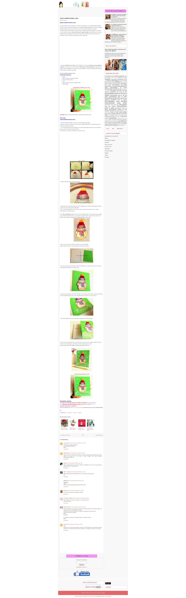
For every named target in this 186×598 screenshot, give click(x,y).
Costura (108, 79)
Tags (113, 128)
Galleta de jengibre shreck (81, 428)
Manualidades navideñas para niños (90, 429)
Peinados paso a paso (110, 116)
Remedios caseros (121, 118)
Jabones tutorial (124, 82)
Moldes (121, 112)
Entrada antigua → (100, 435)
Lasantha (92, 596)
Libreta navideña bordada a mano (69, 18)
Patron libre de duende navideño (64, 428)
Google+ (79, 412)
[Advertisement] (71, 12)
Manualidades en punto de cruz (113, 89)
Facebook (69, 412)
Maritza (65, 463)
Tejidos (106, 155)
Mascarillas (112, 110)
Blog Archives (120, 128)
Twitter (75, 412)
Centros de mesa (122, 77)
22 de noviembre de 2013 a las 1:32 (74, 463)
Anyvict (65, 524)
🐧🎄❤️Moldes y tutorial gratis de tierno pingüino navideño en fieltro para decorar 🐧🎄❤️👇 (118, 35)
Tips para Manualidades (116, 122)
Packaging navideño (123, 115)
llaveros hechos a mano (111, 83)
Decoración (120, 79)
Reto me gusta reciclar (114, 119)
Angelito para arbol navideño (73, 428)
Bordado (106, 153)
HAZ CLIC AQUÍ (86, 404)
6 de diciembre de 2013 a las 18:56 (74, 524)
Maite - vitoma (67, 471)
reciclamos (113, 118)
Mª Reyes (66, 490)
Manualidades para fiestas (112, 98)
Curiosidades (114, 79)
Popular (107, 128)
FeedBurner (84, 567)
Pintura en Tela (108, 146)
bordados (121, 76)
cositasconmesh (92, 592)
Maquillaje (107, 110)
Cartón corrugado (114, 77)
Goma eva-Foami (108, 144)
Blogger (103, 592)
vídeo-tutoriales (114, 125)
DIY (106, 80)
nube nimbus (67, 443)
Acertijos (113, 76)
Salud (119, 121)
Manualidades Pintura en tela (118, 109)
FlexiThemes (81, 596)
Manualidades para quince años (112, 104)
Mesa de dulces (115, 112)
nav (109, 115)
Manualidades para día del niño (118, 91)
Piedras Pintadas (118, 116)
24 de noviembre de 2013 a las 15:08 (81, 498)
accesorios (108, 76)
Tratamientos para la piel (118, 123)
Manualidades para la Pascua (119, 99)
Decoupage (107, 148)
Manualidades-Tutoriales (110, 140)
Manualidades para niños (116, 103)
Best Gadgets (108, 596)
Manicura (119, 83)
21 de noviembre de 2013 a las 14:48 (78, 443)
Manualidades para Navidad (116, 101)
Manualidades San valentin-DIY (111, 136)
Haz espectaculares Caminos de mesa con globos (115, 50)
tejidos (123, 121)
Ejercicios (121, 80)
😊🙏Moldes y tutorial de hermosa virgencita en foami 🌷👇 (119, 25)
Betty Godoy (66, 453)
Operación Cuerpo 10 (115, 115)
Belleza (117, 76)
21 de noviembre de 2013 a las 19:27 (77, 453)
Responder (66, 449)
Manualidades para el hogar (118, 96)
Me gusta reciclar (119, 110)
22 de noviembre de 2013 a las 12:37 (76, 480)
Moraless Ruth (67, 507)
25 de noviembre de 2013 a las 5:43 (78, 507)
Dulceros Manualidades (113, 80)
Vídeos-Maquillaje (121, 125)
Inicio (83, 435)
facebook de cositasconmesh (76, 407)
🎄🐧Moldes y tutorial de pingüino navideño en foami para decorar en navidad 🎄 (119, 15)
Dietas (125, 79)
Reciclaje (107, 142)
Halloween (118, 82)
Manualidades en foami (118, 87)
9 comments (64, 20)
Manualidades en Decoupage (111, 86)
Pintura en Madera (109, 150)
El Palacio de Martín (68, 498)
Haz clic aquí (89, 402)
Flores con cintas (111, 82)
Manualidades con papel (119, 84)
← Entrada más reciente (65, 435)
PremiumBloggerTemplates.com (100, 596)
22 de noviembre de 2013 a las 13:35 (76, 490)
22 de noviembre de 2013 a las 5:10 (77, 471)
